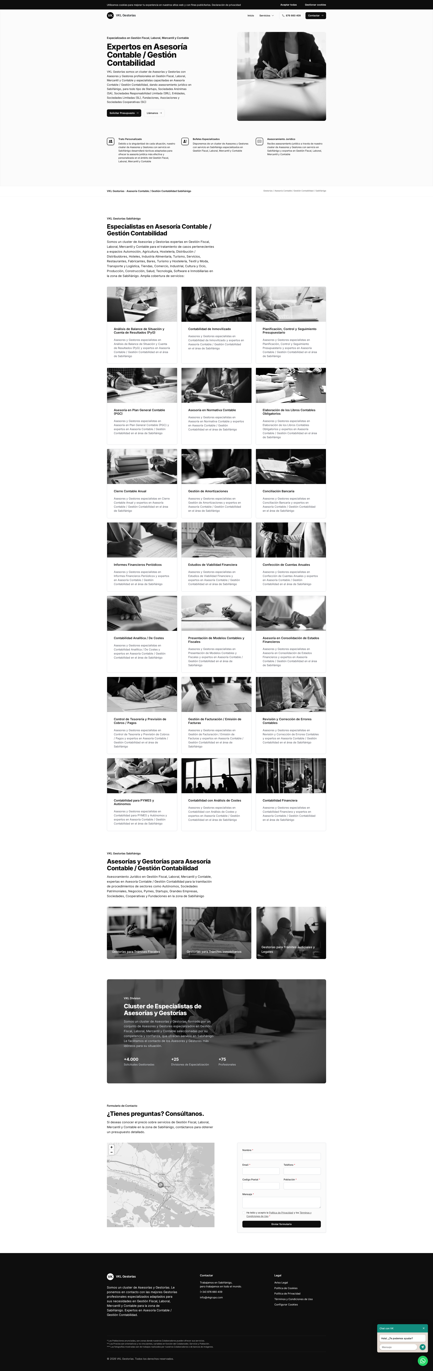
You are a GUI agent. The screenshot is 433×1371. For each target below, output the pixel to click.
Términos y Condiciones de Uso (293, 1299)
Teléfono (289, 1164)
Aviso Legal (281, 1282)
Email (246, 1164)
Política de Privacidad (281, 1212)
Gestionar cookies (315, 4)
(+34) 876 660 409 (211, 1291)
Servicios (264, 15)
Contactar (314, 15)
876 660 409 (293, 15)
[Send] (423, 1347)
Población (290, 1179)
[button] (160, 1185)
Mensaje (248, 1194)
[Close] (424, 1328)
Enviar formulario (281, 1224)
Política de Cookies (286, 1288)
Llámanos (152, 113)
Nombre (247, 1150)
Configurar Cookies (286, 1304)
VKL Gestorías (125, 15)
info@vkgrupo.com (211, 1297)
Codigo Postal (251, 1179)
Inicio (251, 15)
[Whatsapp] (423, 1361)
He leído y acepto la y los (279, 1214)
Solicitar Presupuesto (122, 113)
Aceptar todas (288, 4)
